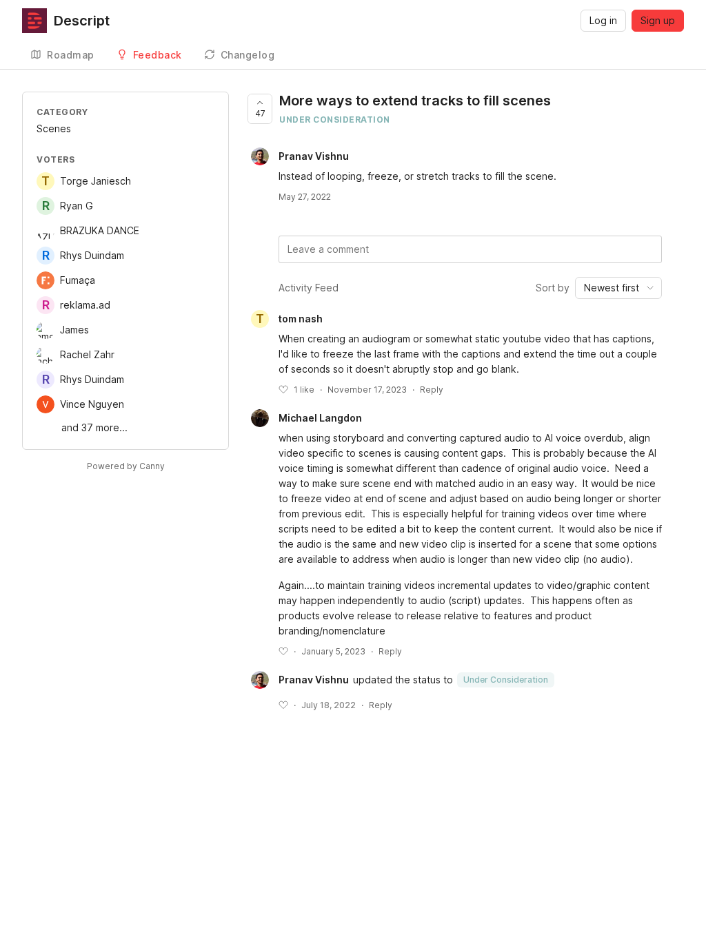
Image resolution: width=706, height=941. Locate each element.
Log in (603, 20)
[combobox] (618, 288)
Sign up (658, 20)
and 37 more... (94, 427)
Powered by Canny (126, 466)
